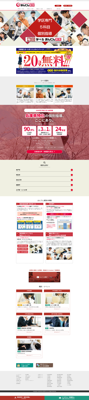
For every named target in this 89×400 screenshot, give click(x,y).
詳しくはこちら (29, 355)
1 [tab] (42, 74)
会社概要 (27, 374)
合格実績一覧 (49, 8)
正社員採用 (27, 377)
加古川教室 (69, 374)
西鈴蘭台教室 (59, 377)
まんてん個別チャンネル (46, 277)
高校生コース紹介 (39, 8)
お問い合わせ (27, 376)
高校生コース (40, 377)
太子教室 (68, 383)
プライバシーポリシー (29, 380)
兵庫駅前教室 (49, 380)
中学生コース (40, 376)
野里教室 (68, 376)
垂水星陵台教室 (60, 374)
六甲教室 (48, 376)
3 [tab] (46, 74)
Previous (15, 60)
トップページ (18, 374)
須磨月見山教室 (50, 383)
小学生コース (40, 374)
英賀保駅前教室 (70, 380)
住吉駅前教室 (49, 374)
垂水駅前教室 (49, 386)
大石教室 (48, 377)
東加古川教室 (59, 386)
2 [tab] (44, 74)
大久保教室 (59, 383)
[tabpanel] (44, 61)
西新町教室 (59, 380)
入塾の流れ (58, 8)
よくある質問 (18, 377)
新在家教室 (69, 377)
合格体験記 (18, 383)
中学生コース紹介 (30, 8)
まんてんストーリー (68, 8)
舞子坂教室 (59, 376)
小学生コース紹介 (21, 8)
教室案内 (17, 376)
